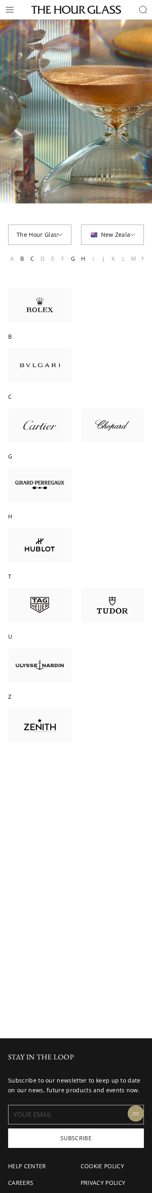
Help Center (27, 1166)
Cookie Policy (102, 1166)
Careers (20, 1183)
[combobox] (39, 235)
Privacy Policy (103, 1183)
